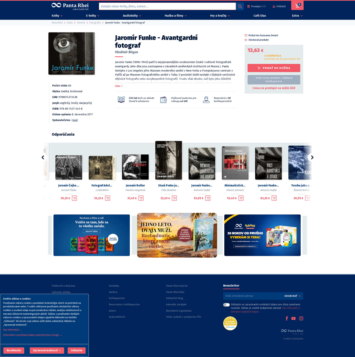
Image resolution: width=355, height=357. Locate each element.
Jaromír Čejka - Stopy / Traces (68, 185)
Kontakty (114, 285)
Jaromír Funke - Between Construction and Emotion (201, 185)
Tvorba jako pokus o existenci (301, 185)
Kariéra (113, 292)
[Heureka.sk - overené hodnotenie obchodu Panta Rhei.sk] (230, 323)
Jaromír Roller (135, 185)
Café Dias (259, 15)
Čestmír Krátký (302, 190)
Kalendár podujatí (176, 304)
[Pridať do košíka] (74, 198)
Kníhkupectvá (116, 298)
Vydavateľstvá (117, 316)
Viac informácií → (12, 329)
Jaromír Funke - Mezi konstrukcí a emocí (268, 185)
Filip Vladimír (168, 190)
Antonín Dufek (202, 190)
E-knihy (91, 15)
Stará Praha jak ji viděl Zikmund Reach (168, 185)
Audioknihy (130, 15)
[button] (13, 350)
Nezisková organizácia (178, 310)
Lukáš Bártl (102, 190)
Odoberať (291, 296)
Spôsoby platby (61, 292)
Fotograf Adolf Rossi (102, 185)
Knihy (56, 15)
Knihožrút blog (174, 298)
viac (117, 86)
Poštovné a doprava (63, 285)
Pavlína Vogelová (135, 190)
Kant (75, 120)
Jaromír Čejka (68, 190)
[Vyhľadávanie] (240, 6)
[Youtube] (293, 318)
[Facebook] (287, 318)
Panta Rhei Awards (177, 285)
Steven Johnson (235, 190)
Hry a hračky (218, 15)
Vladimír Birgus (126, 52)
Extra (296, 15)
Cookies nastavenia (293, 338)
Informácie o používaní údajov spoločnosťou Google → (32, 335)
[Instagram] (301, 318)
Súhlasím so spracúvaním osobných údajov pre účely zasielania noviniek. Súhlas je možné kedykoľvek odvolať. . (265, 308)
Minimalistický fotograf (235, 185)
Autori (112, 310)
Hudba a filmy (174, 15)
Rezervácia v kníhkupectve (124, 304)
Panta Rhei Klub (175, 292)
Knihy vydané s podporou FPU (183, 316)
